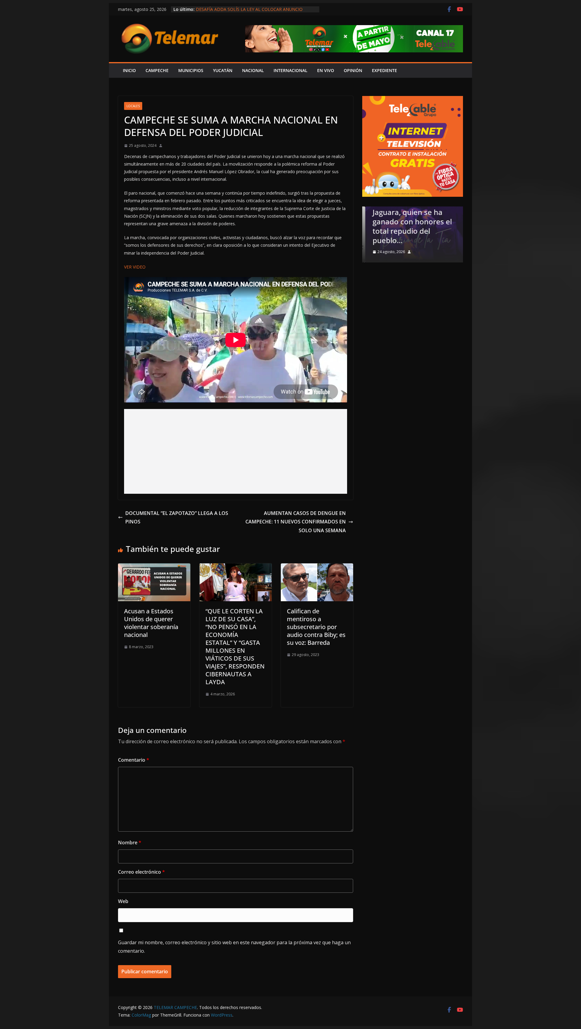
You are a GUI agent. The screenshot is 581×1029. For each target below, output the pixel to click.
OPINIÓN (353, 70)
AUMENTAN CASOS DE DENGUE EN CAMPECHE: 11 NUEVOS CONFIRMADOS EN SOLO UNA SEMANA (295, 522)
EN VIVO (325, 70)
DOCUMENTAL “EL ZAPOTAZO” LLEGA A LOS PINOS (176, 517)
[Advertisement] (235, 451)
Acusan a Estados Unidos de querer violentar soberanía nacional (151, 623)
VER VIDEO (135, 267)
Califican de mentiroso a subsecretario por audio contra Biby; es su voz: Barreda (316, 627)
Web (123, 901)
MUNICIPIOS (190, 70)
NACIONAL (253, 70)
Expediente (384, 70)
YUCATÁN (222, 70)
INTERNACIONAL (290, 70)
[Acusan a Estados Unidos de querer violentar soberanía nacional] (154, 567)
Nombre (129, 842)
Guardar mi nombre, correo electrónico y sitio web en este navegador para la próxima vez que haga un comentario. (234, 947)
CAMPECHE (157, 70)
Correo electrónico (141, 872)
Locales (133, 106)
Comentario (133, 760)
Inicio (129, 70)
